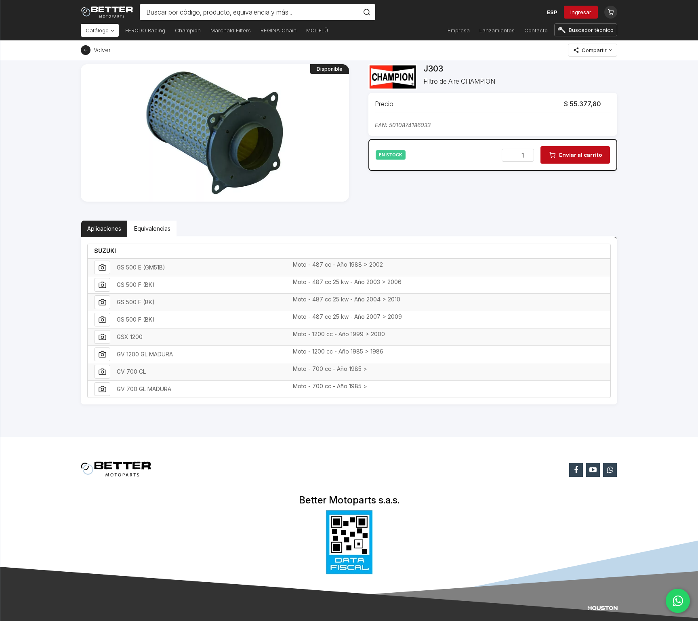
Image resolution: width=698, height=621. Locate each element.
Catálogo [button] (98, 30)
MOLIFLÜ (317, 30)
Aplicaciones (104, 228)
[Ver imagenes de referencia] (102, 267)
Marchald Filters (230, 30)
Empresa (459, 30)
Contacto (536, 30)
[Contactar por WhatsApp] (678, 601)
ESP (552, 12)
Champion (188, 30)
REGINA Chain (278, 30)
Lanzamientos (497, 30)
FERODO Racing (145, 30)
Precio (384, 104)
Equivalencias (152, 228)
